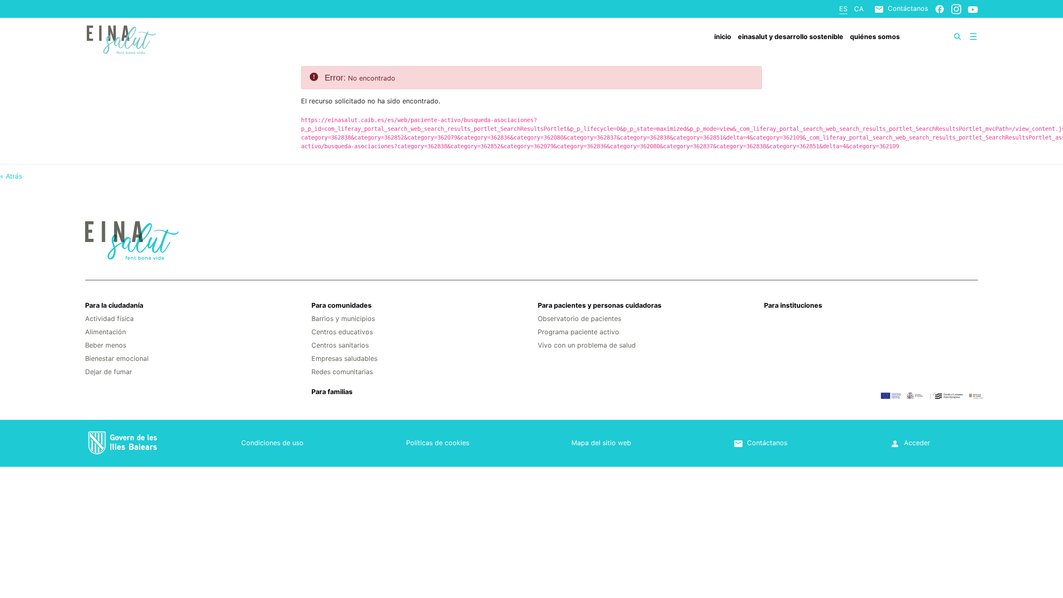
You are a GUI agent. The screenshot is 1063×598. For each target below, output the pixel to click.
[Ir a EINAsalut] (159, 38)
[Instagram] (956, 9)
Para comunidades (341, 305)
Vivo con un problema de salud (587, 345)
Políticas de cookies (437, 443)
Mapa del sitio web (601, 443)
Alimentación (105, 332)
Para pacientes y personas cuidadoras (599, 305)
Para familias (332, 391)
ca (859, 9)
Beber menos (105, 345)
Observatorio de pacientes (579, 318)
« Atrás (11, 176)
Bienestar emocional (117, 358)
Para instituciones (793, 305)
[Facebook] (940, 9)
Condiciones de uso (272, 443)
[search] (957, 36)
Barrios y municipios (343, 318)
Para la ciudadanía (114, 305)
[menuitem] (723, 36)
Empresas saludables (344, 358)
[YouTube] (973, 9)
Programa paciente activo (578, 332)
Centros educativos (342, 332)
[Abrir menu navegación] (973, 36)
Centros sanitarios (340, 345)
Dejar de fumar (108, 372)
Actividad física (109, 318)
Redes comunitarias (342, 372)
